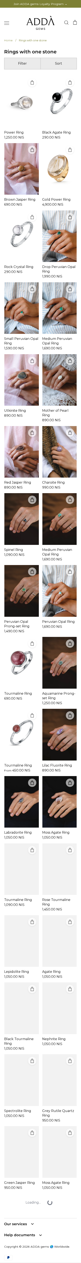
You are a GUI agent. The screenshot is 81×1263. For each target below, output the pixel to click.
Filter (22, 63)
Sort (58, 63)
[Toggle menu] (6, 23)
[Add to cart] (32, 82)
